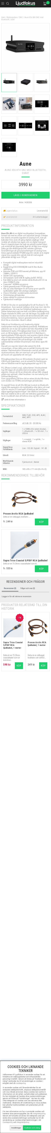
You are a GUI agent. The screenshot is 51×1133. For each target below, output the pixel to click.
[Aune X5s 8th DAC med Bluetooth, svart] (25, 70)
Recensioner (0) (10, 588)
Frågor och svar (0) (28, 588)
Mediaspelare (12, 17)
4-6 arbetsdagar (40, 217)
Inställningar (16, 1128)
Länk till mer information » (15, 400)
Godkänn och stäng (32, 1128)
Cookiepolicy (8, 1122)
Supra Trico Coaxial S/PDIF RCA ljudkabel (25, 560)
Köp (41, 521)
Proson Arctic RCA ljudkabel (18, 513)
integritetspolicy (39, 1114)
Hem (3, 17)
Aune (25, 164)
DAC (21, 17)
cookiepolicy (21, 1083)
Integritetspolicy (23, 1122)
